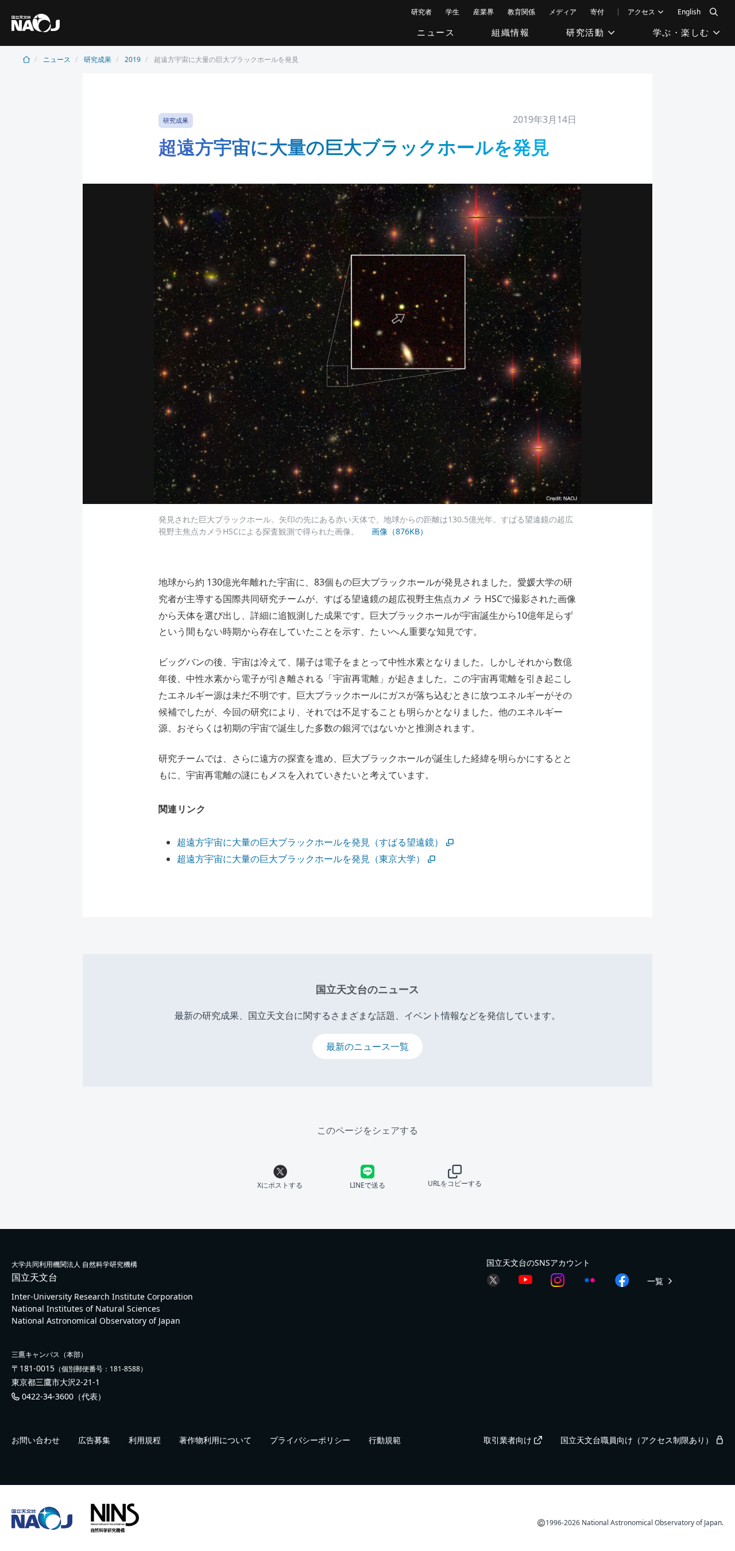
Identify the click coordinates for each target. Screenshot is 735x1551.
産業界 (483, 12)
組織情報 (510, 32)
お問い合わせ (35, 1439)
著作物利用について (215, 1439)
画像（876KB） (398, 531)
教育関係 (521, 12)
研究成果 (97, 59)
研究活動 (587, 32)
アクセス (642, 12)
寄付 (597, 12)
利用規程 (145, 1439)
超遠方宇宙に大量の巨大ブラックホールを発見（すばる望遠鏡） (310, 842)
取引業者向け (508, 1439)
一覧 (656, 1280)
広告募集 (94, 1439)
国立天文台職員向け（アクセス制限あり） (637, 1439)
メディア (563, 12)
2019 (133, 59)
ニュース (436, 32)
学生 (452, 12)
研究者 (421, 12)
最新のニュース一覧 (367, 1046)
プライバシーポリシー (310, 1439)
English (689, 12)
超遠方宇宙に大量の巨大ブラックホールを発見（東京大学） (301, 858)
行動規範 (385, 1439)
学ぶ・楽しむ (683, 32)
